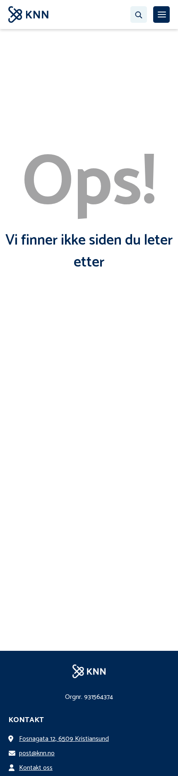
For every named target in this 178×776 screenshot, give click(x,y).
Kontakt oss (36, 768)
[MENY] (161, 14)
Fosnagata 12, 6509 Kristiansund (64, 738)
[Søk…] (138, 14)
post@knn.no (37, 753)
